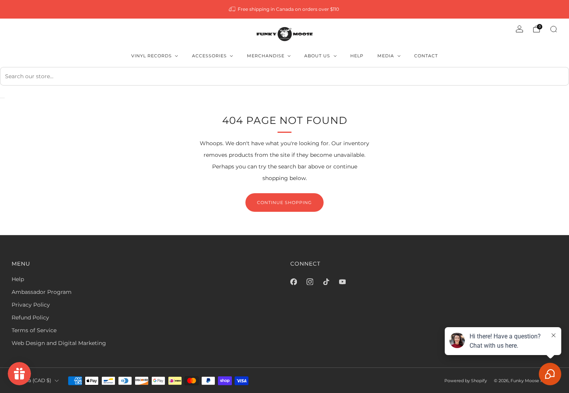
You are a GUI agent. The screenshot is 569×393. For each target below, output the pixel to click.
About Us (317, 55)
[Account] (519, 29)
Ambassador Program (42, 291)
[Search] (553, 29)
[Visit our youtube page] (342, 281)
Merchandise (265, 55)
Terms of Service (34, 330)
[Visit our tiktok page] (326, 281)
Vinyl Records (151, 55)
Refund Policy (30, 317)
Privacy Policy (31, 304)
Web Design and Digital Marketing (59, 343)
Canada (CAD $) (31, 380)
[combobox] (284, 76)
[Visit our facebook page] (293, 281)
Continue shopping (284, 202)
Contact (426, 55)
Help (356, 55)
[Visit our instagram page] (310, 281)
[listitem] (284, 9)
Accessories (209, 55)
